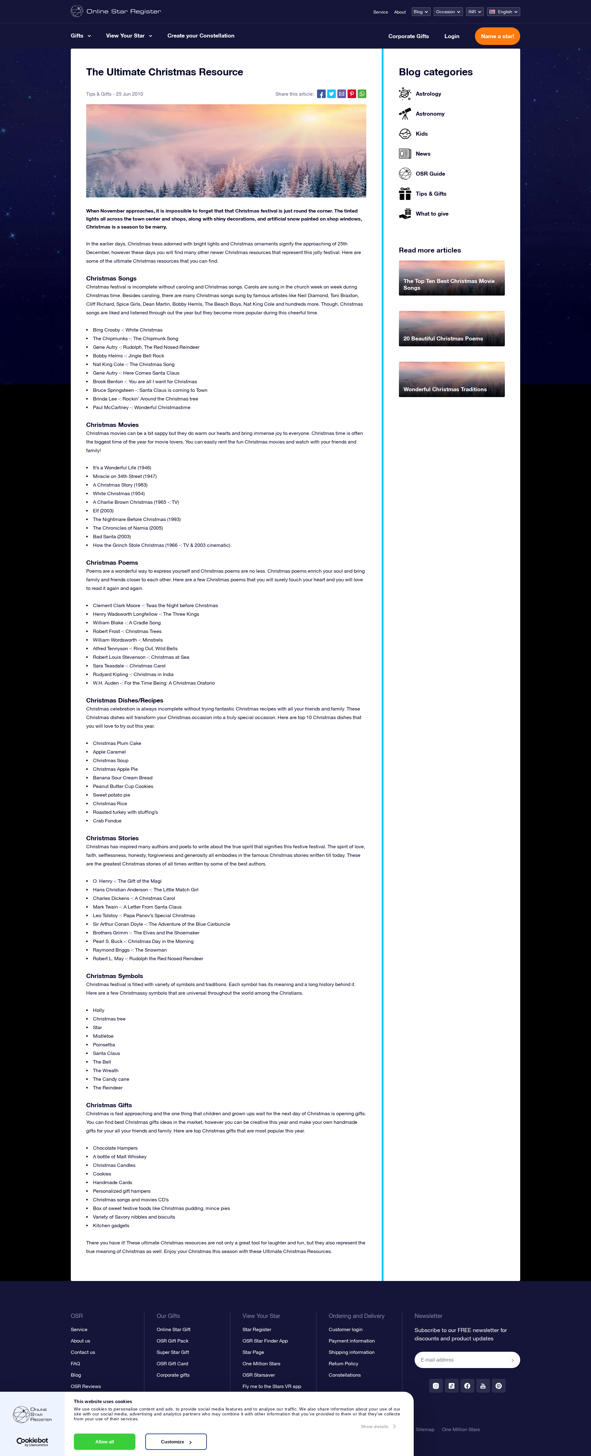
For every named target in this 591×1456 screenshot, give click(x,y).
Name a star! (497, 36)
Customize (172, 1441)
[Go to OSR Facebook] (467, 1386)
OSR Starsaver (259, 1375)
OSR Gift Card (172, 1363)
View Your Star (125, 35)
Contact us (83, 1352)
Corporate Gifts (408, 36)
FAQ (75, 1363)
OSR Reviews (86, 1386)
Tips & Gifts (98, 94)
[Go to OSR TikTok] (452, 1386)
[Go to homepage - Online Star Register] (116, 11)
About (400, 12)
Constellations (345, 1375)
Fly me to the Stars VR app (272, 1386)
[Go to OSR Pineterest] (499, 1386)
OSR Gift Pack (172, 1340)
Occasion (445, 11)
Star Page (253, 1352)
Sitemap (425, 1429)
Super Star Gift (173, 1352)
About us (80, 1340)
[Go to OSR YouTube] (483, 1386)
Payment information (352, 1340)
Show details (374, 1426)
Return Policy (343, 1363)
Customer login (346, 1329)
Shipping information (352, 1352)
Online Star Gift (174, 1329)
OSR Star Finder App (265, 1340)
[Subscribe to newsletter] (513, 1360)
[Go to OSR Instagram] (436, 1386)
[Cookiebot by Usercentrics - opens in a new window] (32, 1442)
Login (452, 36)
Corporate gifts (173, 1375)
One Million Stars (261, 1363)
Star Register (257, 1329)
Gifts (77, 35)
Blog (418, 11)
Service (380, 12)
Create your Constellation (201, 35)
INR (472, 11)
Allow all (104, 1441)
